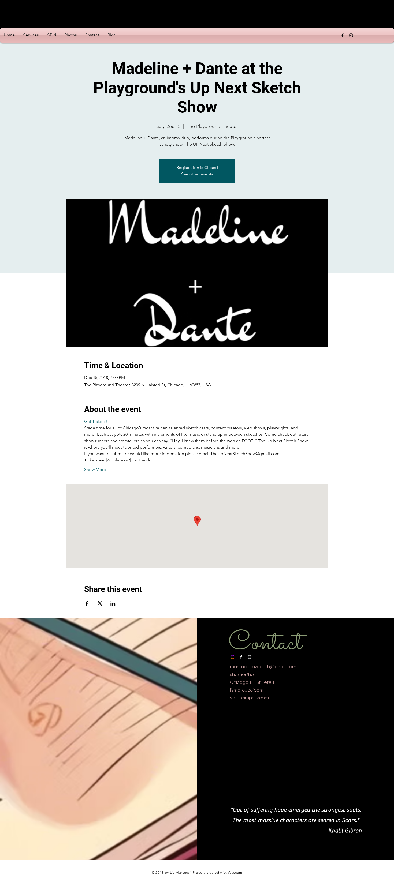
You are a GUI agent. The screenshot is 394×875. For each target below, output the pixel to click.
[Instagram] (232, 657)
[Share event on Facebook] (86, 603)
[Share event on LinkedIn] (113, 603)
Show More (95, 469)
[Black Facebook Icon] (342, 35)
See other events (197, 173)
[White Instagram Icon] (249, 657)
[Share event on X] (99, 603)
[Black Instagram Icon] (351, 35)
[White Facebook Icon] (241, 657)
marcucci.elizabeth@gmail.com (263, 667)
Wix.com (235, 872)
